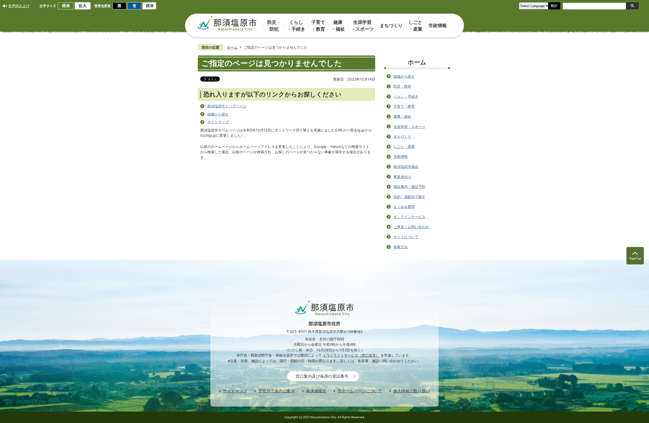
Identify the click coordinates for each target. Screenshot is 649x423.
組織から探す (218, 114)
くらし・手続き (405, 96)
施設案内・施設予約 (409, 186)
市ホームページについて (359, 391)
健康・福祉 (402, 116)
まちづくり (402, 136)
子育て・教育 (404, 106)
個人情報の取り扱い (411, 391)
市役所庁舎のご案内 (276, 391)
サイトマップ (218, 122)
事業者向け (402, 177)
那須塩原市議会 (405, 166)
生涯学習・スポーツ (409, 126)
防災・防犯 (402, 86)
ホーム (232, 47)
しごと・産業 (404, 146)
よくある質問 (404, 206)
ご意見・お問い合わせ (411, 227)
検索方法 (400, 247)
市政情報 (400, 156)
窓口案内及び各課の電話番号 (322, 376)
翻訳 (554, 6)
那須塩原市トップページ (226, 106)
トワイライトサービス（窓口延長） (351, 355)
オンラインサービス (409, 217)
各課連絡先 (316, 391)
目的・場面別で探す (409, 197)
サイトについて (405, 237)
